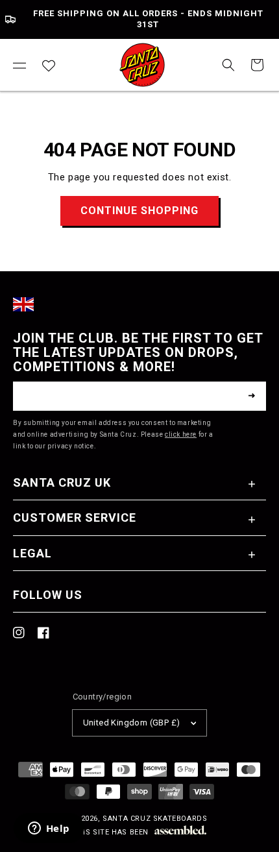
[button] (19, 65)
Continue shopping (139, 210)
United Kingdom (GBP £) (131, 722)
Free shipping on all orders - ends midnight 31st (148, 18)
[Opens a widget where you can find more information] (48, 829)
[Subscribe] (251, 396)
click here (181, 434)
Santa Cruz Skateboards (155, 818)
